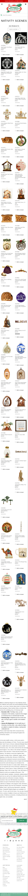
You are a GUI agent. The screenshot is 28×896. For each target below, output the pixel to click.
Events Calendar (6, 848)
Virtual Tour (5, 859)
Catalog (4, 853)
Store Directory (6, 850)
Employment (19, 861)
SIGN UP (21, 820)
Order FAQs (19, 871)
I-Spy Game (5, 881)
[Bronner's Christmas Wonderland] (14, 8)
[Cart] (25, 4)
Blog (4, 867)
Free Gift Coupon (20, 879)
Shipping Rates (20, 869)
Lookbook (5, 885)
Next (25, 799)
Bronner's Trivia (20, 853)
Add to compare (6, 54)
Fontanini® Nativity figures (10, 789)
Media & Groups (6, 854)
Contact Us (19, 868)
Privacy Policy (20, 873)
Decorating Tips (6, 876)
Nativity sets (3, 761)
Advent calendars (8, 774)
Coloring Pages (6, 871)
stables (10, 793)
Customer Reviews (21, 851)
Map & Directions (6, 851)
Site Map (19, 877)
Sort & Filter (13, 29)
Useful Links (19, 880)
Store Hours (5, 847)
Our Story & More (20, 847)
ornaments (16, 774)
